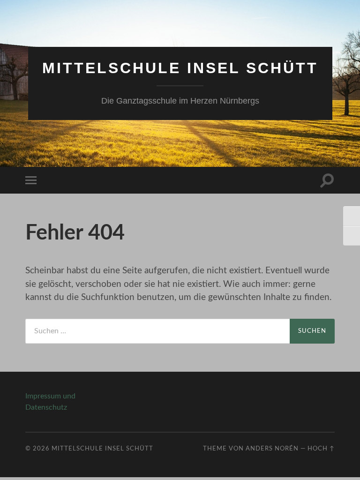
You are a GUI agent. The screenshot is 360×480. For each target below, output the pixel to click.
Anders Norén (272, 448)
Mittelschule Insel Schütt (180, 68)
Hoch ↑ (321, 448)
